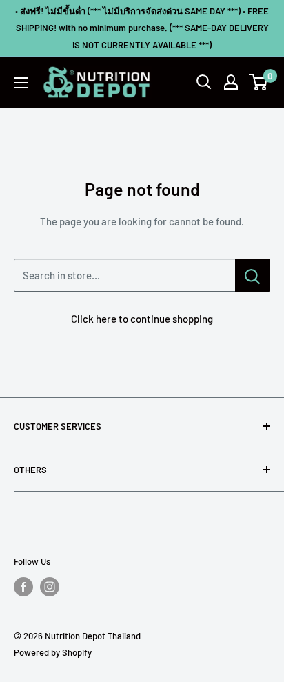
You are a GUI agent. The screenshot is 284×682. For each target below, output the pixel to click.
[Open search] (204, 82)
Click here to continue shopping (142, 318)
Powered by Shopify (53, 652)
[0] (258, 82)
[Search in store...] (252, 275)
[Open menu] (21, 82)
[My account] (231, 82)
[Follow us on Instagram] (49, 586)
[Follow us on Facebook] (23, 586)
